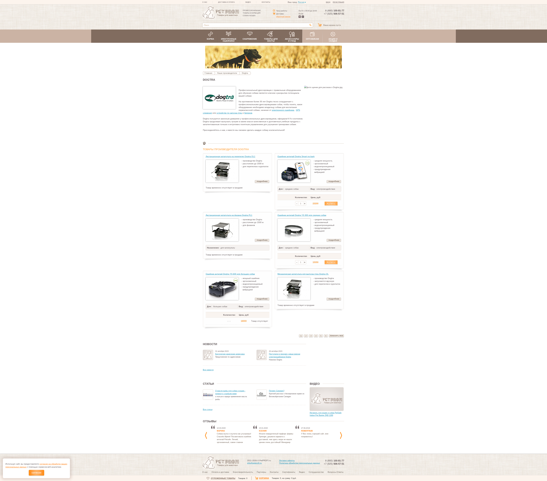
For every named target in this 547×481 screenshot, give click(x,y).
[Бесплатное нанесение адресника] (208, 355)
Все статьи (207, 409)
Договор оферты (287, 460)
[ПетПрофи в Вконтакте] (300, 17)
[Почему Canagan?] (262, 394)
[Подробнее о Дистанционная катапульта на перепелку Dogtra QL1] (262, 181)
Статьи (208, 383)
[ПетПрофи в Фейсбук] (303, 17)
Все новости (208, 370)
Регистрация (338, 2)
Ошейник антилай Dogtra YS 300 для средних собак (301, 215)
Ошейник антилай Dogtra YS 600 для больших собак (230, 274)
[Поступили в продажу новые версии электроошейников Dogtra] (262, 355)
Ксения (263, 431)
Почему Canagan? (276, 391)
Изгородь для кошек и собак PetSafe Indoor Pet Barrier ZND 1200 (325, 414)
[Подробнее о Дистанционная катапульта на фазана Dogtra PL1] (262, 240)
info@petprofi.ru (254, 463)
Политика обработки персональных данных (299, 463)
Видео (315, 383)
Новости (210, 344)
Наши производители (227, 73)
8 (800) (334, 10)
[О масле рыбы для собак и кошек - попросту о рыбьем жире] (208, 394)
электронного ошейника (283, 110)
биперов (248, 113)
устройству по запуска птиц (229, 113)
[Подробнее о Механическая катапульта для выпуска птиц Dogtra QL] (333, 299)
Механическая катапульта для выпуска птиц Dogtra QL (303, 274)
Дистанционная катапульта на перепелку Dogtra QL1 (230, 156)
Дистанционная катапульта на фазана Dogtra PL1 (229, 215)
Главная (208, 73)
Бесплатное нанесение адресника (230, 354)
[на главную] (220, 13)
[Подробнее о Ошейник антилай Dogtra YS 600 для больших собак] (262, 299)
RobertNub (307, 431)
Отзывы (209, 421)
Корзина (277, 478)
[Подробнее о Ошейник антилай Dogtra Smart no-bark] (333, 181)
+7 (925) (334, 13)
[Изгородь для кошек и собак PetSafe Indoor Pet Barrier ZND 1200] (327, 399)
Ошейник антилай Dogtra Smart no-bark (296, 156)
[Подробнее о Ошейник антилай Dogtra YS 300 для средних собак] (333, 240)
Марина (221, 431)
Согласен (36, 473)
